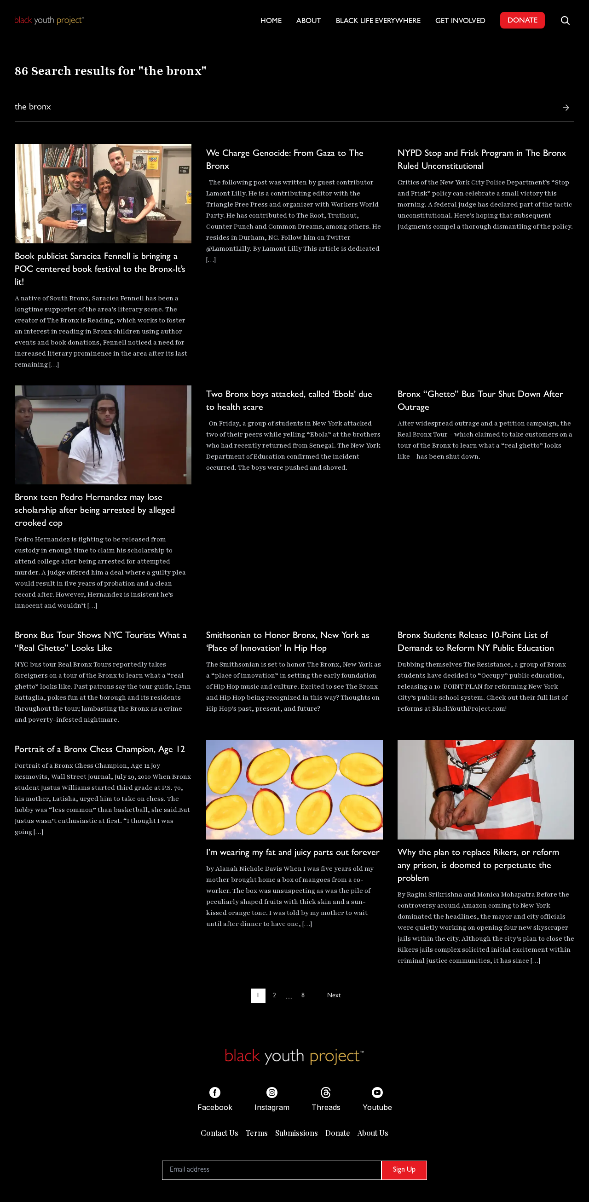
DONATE (522, 21)
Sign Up (404, 1170)
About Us (373, 1133)
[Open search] (565, 20)
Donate (337, 1133)
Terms (257, 1133)
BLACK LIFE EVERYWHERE (378, 21)
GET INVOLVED (460, 21)
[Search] (566, 107)
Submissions (296, 1133)
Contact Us (219, 1133)
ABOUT (308, 21)
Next (334, 996)
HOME (271, 21)
